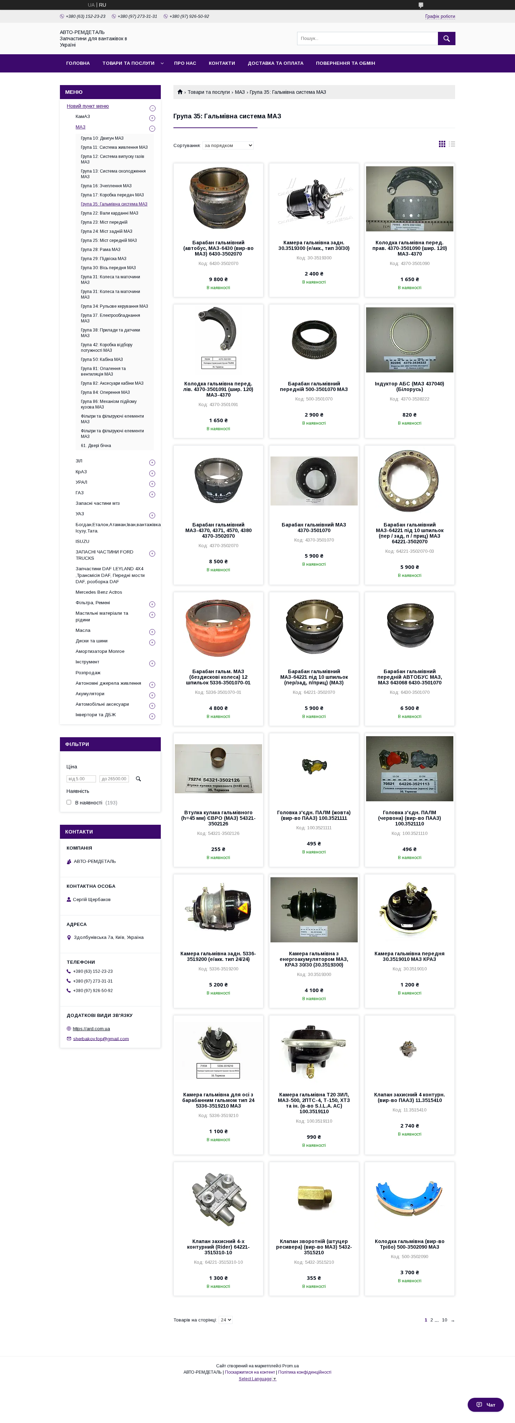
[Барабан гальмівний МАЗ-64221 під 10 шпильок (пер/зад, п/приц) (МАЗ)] (314, 627)
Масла (83, 630)
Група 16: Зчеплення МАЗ (106, 185)
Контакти (222, 63)
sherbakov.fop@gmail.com (101, 1038)
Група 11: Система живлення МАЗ (114, 147)
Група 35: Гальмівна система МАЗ (114, 204)
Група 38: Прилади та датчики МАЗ (110, 333)
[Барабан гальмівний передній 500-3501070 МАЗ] (314, 340)
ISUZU (82, 541)
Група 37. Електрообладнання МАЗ (110, 318)
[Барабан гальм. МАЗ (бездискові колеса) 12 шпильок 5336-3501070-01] (218, 627)
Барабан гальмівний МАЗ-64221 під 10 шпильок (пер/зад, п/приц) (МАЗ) (314, 677)
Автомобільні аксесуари (102, 704)
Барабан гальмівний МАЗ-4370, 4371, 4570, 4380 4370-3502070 (218, 530)
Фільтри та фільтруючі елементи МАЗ (112, 419)
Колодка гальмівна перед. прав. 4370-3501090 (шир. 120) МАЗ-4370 (409, 248)
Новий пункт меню (88, 106)
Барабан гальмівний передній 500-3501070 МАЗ (314, 386)
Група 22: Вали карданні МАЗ (109, 213)
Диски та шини (92, 640)
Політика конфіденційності (304, 1372)
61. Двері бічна (96, 445)
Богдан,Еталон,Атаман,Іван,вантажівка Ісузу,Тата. (118, 527)
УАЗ (80, 513)
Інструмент (87, 661)
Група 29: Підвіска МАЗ (103, 258)
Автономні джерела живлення (108, 683)
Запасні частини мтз (98, 503)
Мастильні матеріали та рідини (102, 616)
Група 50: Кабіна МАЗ (102, 359)
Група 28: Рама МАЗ (101, 249)
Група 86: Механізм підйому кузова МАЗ (109, 404)
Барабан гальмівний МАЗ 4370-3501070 (314, 527)
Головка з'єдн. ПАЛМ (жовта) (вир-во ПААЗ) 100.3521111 (314, 815)
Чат (491, 1405)
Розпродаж (88, 672)
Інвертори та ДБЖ (96, 714)
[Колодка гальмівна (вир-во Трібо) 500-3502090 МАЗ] (409, 1197)
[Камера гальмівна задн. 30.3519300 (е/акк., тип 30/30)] (314, 198)
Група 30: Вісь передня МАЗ (108, 267)
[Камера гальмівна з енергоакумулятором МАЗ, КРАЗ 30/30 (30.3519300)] (314, 909)
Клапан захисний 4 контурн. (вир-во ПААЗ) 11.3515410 (409, 1097)
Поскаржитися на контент (250, 1372)
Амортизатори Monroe (100, 651)
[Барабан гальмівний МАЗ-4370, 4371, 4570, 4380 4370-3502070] (218, 481)
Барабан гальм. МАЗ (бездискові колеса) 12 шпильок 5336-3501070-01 (218, 677)
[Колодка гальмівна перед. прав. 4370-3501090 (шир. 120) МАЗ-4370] (409, 198)
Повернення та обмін (345, 63)
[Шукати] (446, 38)
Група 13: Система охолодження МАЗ (113, 174)
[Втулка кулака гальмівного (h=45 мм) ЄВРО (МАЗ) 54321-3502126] (218, 768)
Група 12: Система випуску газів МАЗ (112, 159)
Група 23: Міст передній (104, 222)
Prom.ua (290, 1365)
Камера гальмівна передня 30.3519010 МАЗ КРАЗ (410, 956)
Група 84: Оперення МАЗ (105, 392)
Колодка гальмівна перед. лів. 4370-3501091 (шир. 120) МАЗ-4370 (218, 389)
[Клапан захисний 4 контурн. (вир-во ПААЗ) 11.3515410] (409, 1051)
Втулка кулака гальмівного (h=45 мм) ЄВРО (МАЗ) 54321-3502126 (218, 818)
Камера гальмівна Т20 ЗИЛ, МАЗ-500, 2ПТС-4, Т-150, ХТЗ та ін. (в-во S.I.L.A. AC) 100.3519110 (314, 1103)
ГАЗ (80, 492)
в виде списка (452, 146)
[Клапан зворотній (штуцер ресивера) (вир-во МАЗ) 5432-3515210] (314, 1197)
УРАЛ (81, 482)
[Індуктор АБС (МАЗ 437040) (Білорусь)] (409, 340)
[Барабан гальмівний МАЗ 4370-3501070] (314, 481)
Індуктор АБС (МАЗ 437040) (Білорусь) (409, 386)
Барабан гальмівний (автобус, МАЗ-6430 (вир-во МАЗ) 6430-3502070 (218, 248)
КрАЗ (81, 471)
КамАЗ (83, 116)
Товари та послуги (128, 63)
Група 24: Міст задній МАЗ (106, 231)
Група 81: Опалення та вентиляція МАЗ (103, 371)
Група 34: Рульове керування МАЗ (114, 306)
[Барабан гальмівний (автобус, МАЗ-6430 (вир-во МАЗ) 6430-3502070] (218, 198)
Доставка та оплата (275, 63)
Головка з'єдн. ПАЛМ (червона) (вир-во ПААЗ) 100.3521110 (409, 818)
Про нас (185, 63)
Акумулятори (90, 693)
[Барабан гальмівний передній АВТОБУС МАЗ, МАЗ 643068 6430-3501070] (409, 627)
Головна (78, 63)
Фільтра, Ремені (93, 602)
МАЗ (240, 92)
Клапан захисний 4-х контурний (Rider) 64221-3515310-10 (218, 1247)
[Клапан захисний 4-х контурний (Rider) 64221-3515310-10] (218, 1197)
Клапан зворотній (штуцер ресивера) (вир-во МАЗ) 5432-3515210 (314, 1247)
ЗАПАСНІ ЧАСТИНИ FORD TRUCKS (104, 555)
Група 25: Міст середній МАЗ (109, 240)
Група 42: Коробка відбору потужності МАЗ (106, 347)
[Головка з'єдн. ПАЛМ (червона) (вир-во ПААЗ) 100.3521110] (409, 768)
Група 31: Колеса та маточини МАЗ (110, 279)
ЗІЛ (79, 460)
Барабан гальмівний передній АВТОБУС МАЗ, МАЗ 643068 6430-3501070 (409, 677)
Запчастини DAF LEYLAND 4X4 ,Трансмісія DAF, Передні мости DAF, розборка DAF (110, 575)
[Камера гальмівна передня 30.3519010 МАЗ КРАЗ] (409, 909)
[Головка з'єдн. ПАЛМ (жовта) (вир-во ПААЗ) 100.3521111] (314, 768)
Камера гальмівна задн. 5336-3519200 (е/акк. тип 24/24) (218, 956)
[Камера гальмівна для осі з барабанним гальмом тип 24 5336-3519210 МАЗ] (218, 1051)
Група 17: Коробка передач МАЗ (112, 195)
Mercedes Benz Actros (99, 592)
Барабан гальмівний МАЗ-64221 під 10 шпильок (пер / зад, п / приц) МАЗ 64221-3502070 (410, 533)
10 (444, 1320)
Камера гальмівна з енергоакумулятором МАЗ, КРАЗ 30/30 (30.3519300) (314, 959)
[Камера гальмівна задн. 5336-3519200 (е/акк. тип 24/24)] (218, 909)
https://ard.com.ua (91, 1028)
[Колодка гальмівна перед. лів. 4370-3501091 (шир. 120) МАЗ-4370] (218, 340)
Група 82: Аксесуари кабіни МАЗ (112, 383)
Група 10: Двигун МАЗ (102, 138)
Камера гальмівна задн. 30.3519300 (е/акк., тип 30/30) (314, 245)
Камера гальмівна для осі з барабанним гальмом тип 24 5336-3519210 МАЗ (218, 1100)
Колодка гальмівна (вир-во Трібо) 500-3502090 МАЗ (410, 1244)
